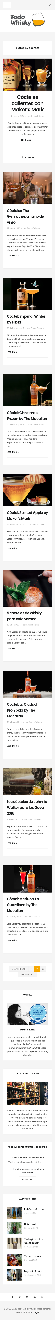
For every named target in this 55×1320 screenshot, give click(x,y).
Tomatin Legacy (32, 1256)
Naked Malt (30, 1224)
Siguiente (27, 974)
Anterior (19, 969)
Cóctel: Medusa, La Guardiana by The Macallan (23, 904)
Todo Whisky (33, 916)
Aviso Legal (33, 1312)
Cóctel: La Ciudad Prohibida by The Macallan (22, 710)
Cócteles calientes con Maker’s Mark (27, 103)
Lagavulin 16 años (33, 1271)
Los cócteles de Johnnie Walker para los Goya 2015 (27, 807)
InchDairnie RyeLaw (34, 1209)
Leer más (27, 140)
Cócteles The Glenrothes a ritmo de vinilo (25, 216)
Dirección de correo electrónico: (27, 1157)
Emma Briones (37, 116)
